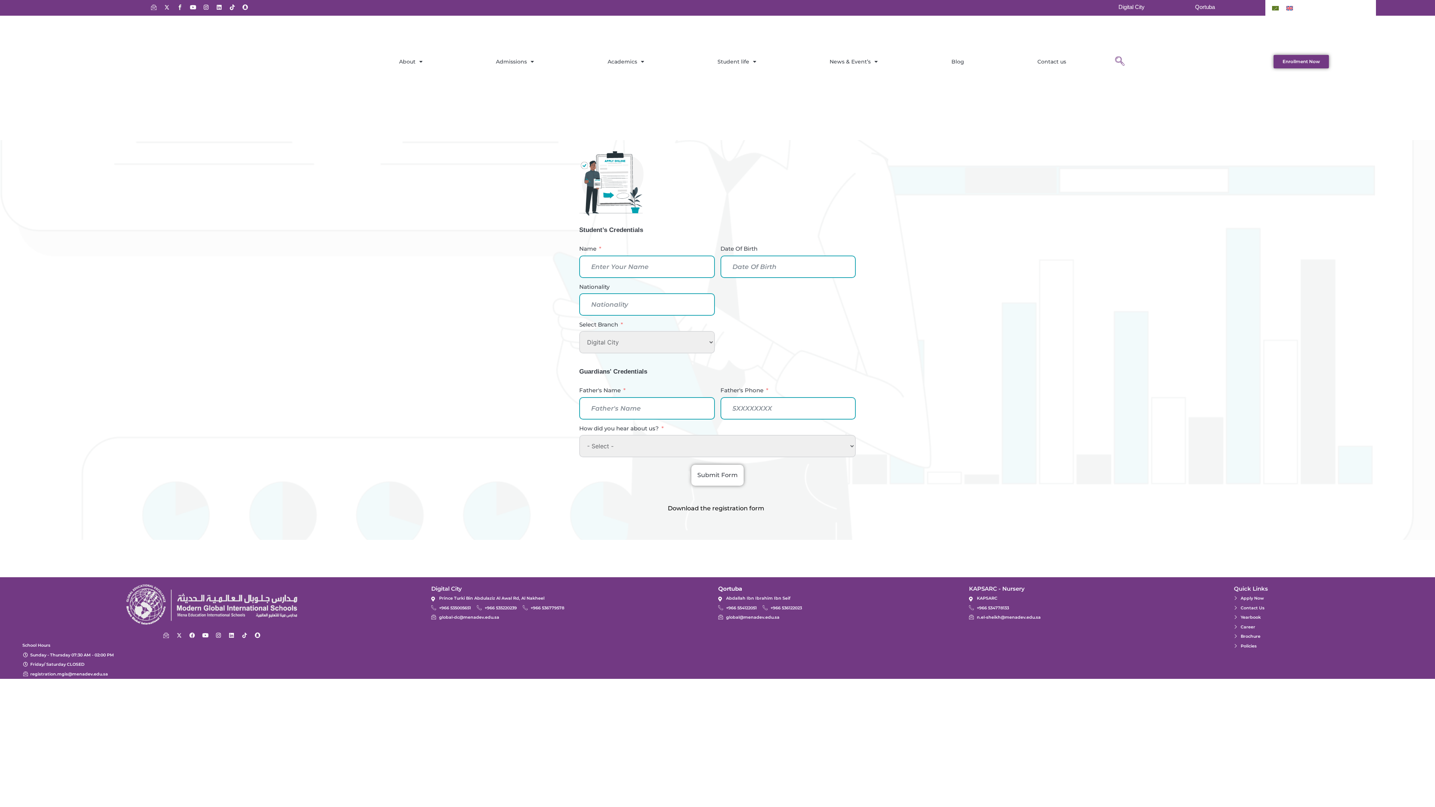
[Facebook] (192, 635)
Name (587, 248)
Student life (733, 61)
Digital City (1131, 7)
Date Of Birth (738, 248)
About (407, 61)
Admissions (511, 61)
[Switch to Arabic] (1275, 8)
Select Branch (598, 324)
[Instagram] (206, 7)
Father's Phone (741, 390)
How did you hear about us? (619, 428)
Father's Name (600, 390)
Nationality (594, 286)
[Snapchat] (245, 7)
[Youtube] (192, 7)
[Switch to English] (1290, 8)
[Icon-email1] (153, 7)
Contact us (1051, 61)
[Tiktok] (232, 7)
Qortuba (1205, 7)
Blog (957, 61)
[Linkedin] (219, 7)
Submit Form (717, 475)
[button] (1119, 61)
